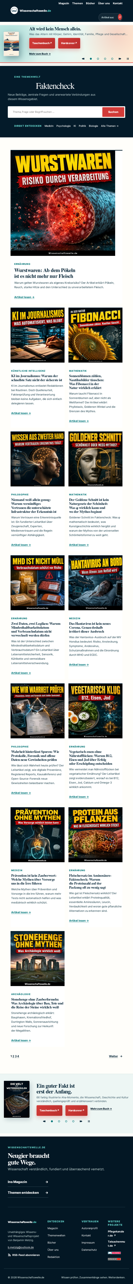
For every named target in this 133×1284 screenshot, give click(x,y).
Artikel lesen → (24, 297)
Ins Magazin (28, 1182)
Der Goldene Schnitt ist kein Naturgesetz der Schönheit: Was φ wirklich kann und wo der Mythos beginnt (89, 506)
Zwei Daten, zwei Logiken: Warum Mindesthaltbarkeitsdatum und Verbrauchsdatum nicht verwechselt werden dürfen (35, 629)
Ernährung (22, 264)
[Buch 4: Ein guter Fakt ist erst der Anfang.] (112, 58)
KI (75, 125)
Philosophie (20, 494)
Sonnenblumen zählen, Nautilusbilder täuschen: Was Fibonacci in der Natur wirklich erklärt (86, 382)
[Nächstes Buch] (120, 58)
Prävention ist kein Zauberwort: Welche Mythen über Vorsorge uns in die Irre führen (33, 879)
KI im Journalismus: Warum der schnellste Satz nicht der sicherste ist (36, 378)
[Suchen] (120, 17)
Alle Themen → (110, 125)
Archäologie (21, 994)
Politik (82, 125)
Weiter (115, 1056)
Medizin (49, 125)
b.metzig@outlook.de (21, 1247)
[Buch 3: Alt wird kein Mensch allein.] (66, 1121)
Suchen (113, 112)
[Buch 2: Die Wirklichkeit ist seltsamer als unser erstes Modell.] (98, 58)
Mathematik (78, 370)
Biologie (93, 125)
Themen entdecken (28, 1193)
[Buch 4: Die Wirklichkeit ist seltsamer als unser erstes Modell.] (73, 1121)
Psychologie (63, 125)
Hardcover (69, 43)
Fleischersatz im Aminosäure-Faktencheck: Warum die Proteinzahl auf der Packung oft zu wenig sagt (90, 881)
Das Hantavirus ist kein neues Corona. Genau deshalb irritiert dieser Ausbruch (89, 627)
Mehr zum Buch (40, 53)
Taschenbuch (42, 43)
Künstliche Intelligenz (28, 370)
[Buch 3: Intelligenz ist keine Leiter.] (105, 58)
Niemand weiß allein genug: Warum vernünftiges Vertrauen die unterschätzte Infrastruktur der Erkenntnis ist (33, 506)
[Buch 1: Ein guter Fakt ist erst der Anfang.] (51, 1121)
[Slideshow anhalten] (127, 58)
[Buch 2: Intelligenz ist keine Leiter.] (59, 1121)
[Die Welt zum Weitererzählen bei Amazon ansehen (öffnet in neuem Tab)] (17, 1099)
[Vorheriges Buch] (83, 58)
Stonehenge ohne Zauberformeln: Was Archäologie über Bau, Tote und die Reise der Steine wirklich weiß (37, 1003)
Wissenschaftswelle (35, 10)
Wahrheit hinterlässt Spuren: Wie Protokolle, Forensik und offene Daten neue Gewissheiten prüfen (35, 756)
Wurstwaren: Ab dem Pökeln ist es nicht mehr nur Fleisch (44, 273)
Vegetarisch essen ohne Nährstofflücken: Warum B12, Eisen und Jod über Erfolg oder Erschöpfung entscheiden (90, 757)
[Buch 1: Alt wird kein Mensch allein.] (90, 58)
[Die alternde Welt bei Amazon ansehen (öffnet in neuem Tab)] (13, 44)
